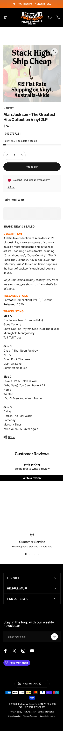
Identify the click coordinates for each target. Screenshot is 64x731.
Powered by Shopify (33, 708)
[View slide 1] (26, 554)
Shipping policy (13, 718)
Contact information (44, 713)
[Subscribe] (51, 638)
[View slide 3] (34, 554)
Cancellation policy (46, 718)
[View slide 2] (30, 554)
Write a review (32, 478)
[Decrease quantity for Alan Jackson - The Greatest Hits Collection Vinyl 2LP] (7, 155)
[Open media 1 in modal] (54, 51)
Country (8, 107)
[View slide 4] (38, 554)
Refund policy (28, 713)
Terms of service (29, 718)
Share (11, 437)
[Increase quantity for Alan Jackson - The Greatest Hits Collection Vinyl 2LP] (21, 155)
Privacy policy (15, 713)
